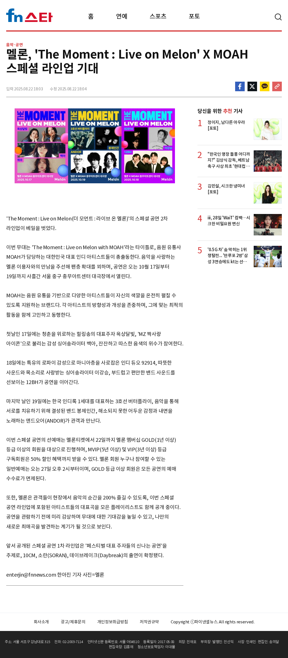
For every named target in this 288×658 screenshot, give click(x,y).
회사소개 (41, 621)
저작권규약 (149, 621)
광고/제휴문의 (73, 621)
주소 (277, 86)
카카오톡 (264, 86)
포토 (194, 16)
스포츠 (158, 16)
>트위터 (252, 86)
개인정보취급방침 (112, 621)
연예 (121, 16)
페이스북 (240, 86)
